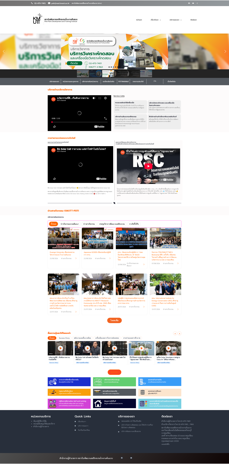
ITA (155, 81)
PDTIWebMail (123, 81)
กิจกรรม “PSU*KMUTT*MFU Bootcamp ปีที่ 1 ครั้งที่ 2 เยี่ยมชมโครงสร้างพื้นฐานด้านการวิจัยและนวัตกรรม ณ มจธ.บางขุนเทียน (164, 256)
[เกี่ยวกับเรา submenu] (160, 19)
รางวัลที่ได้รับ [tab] (134, 224)
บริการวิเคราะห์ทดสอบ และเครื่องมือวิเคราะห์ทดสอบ (161, 104)
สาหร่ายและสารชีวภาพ (131, 338)
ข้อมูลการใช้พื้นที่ (110, 401)
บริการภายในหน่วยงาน (90, 81)
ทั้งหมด (52, 338)
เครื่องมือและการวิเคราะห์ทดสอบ (107, 338)
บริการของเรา (54, 81)
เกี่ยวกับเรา (82, 421)
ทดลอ (123, 421)
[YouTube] (193, 3)
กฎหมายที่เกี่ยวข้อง (66, 391)
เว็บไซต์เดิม (172, 81)
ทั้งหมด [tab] (53, 224)
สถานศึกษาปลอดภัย (110, 391)
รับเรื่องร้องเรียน (84, 430)
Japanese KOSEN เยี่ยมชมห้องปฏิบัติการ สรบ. (97, 253)
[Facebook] (189, 3)
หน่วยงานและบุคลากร (70, 81)
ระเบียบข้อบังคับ (108, 81)
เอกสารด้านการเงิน (155, 380)
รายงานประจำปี (138, 81)
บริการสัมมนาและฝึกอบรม (131, 431)
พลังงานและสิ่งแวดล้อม (82, 338)
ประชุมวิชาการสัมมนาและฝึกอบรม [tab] (112, 224)
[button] (114, 51)
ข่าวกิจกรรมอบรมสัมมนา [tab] (70, 224)
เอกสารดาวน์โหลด (154, 391)
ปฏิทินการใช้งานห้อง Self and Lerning (72, 401)
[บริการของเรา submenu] (181, 19)
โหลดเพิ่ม (114, 320)
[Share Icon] (197, 3)
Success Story (64, 338)
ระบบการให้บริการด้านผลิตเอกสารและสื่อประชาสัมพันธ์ (164, 402)
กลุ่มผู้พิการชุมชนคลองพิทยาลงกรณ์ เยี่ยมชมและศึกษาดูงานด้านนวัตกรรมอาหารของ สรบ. (131, 300)
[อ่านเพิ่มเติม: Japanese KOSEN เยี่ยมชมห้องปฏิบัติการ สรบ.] (110, 258)
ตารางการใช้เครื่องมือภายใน (69, 380)
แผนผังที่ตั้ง (165, 444)
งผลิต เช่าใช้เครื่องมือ (133, 421)
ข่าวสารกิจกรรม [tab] (89, 224)
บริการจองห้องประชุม (112, 380)
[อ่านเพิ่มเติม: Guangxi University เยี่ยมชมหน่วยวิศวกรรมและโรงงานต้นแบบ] (76, 258)
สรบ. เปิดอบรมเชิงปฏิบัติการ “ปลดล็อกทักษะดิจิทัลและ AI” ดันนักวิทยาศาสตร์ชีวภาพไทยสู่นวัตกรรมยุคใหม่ (131, 256)
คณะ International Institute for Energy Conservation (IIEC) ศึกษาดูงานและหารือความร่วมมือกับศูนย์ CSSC (165, 302)
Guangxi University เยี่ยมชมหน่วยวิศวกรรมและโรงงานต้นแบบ (62, 253)
